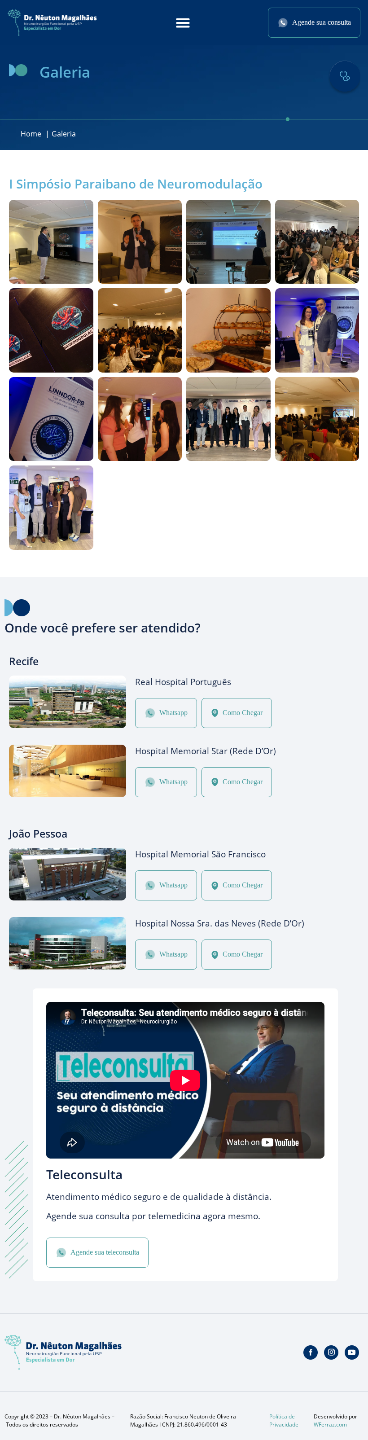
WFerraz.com (330, 1424)
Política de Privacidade (283, 1420)
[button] (182, 23)
